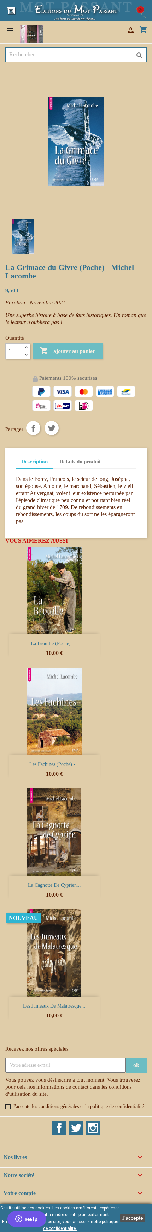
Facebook (59, 1128)
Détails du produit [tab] (80, 461)
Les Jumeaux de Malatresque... (54, 1006)
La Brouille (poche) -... (54, 643)
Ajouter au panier (67, 351)
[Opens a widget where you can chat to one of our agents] (26, 1219)
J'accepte (132, 1218)
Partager (33, 428)
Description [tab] (34, 461)
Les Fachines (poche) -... (54, 764)
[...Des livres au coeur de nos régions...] (76, 10)
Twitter (76, 1128)
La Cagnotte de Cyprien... (54, 885)
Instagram (93, 1128)
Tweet (52, 428)
